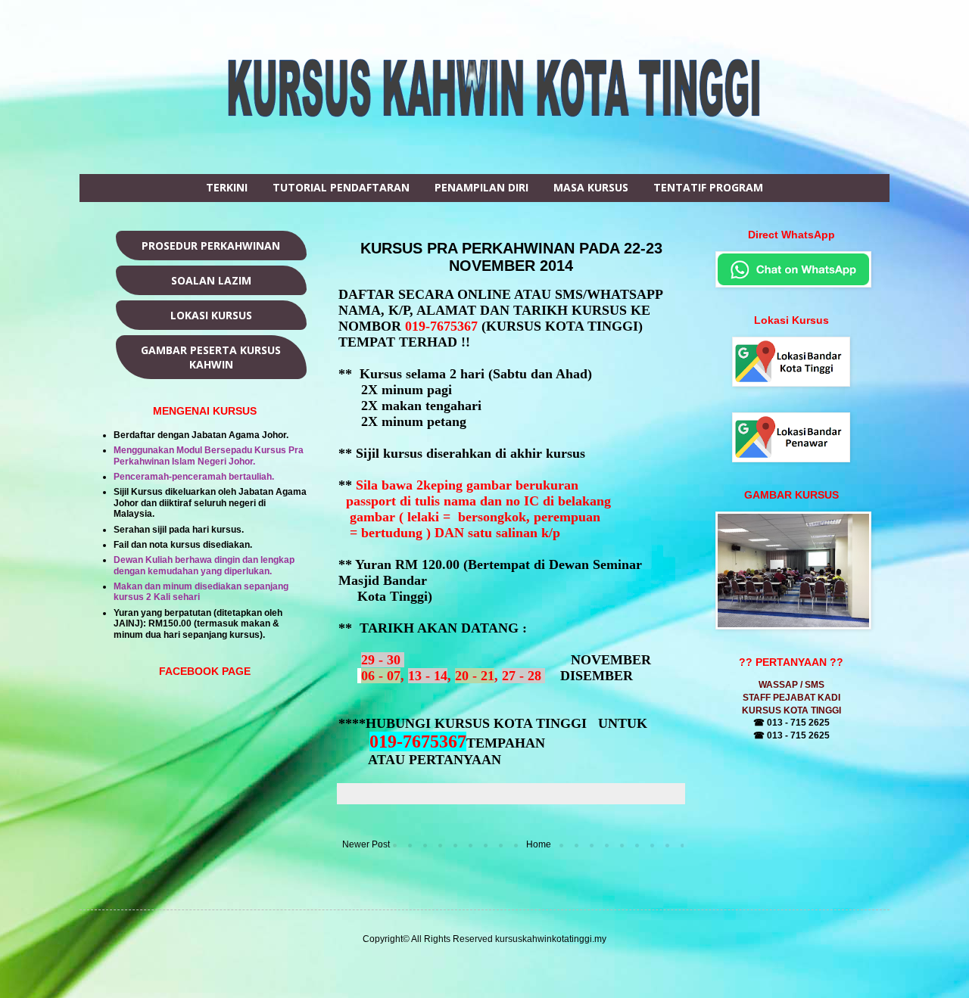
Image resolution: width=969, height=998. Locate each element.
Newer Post (366, 844)
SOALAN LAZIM (211, 280)
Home (538, 844)
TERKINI (227, 187)
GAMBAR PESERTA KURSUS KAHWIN (211, 357)
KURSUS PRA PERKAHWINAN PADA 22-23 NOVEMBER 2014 (511, 257)
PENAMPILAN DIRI (481, 187)
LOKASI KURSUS (211, 315)
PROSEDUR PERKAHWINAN (211, 245)
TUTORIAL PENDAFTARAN (341, 187)
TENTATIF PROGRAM (708, 187)
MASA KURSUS (590, 187)
